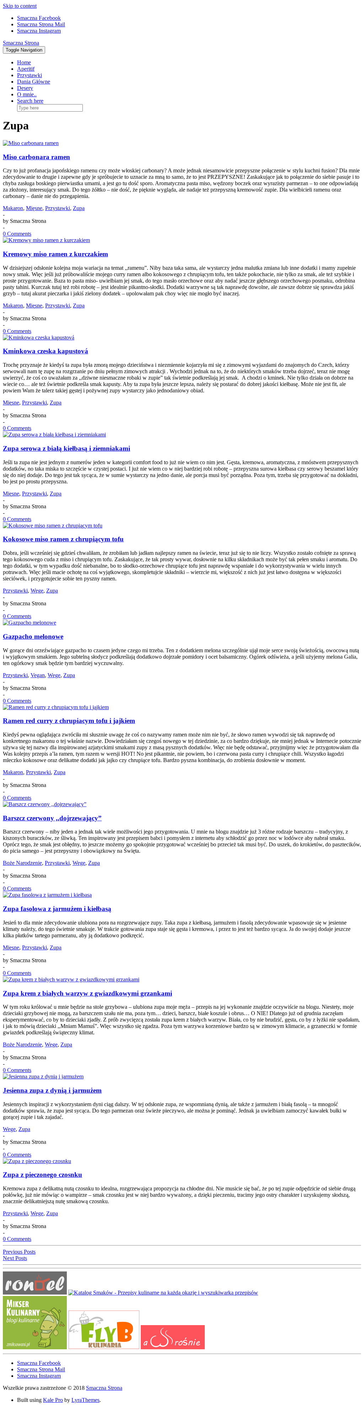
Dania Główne (33, 82)
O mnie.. (27, 94)
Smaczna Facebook (39, 18)
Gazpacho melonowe (33, 636)
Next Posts (15, 1258)
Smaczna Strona (21, 43)
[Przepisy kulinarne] (35, 1347)
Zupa (79, 208)
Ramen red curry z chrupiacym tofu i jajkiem (69, 720)
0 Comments (17, 234)
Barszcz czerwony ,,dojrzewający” (52, 818)
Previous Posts (19, 1252)
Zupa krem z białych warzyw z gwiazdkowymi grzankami (87, 993)
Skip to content (20, 6)
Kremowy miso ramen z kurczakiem (55, 254)
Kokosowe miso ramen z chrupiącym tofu (63, 539)
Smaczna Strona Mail (41, 24)
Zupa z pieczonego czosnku (42, 1174)
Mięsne (34, 208)
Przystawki (29, 75)
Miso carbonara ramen (36, 157)
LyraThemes (85, 1400)
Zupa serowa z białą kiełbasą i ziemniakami (66, 448)
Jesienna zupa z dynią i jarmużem (52, 1090)
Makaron (13, 208)
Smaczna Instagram (39, 31)
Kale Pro (53, 1400)
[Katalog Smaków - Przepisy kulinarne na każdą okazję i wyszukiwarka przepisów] (163, 1293)
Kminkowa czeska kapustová (45, 351)
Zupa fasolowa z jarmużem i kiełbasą (57, 908)
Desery (25, 88)
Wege (37, 591)
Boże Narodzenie (22, 863)
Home (24, 62)
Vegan (38, 675)
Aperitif (25, 69)
